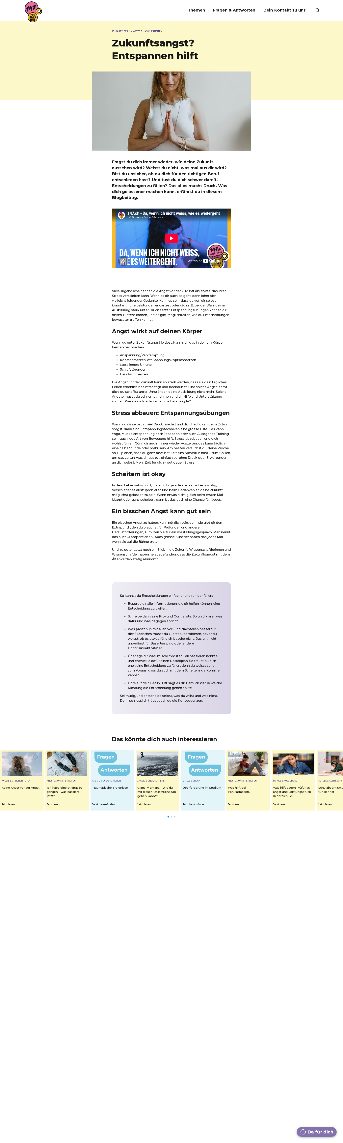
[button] (196, 10)
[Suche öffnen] (318, 10)
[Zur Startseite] (33, 12)
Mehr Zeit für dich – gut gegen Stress (165, 462)
